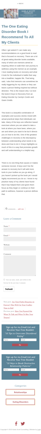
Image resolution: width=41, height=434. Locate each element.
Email (7, 235)
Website (7, 244)
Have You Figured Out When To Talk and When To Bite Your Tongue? (18, 314)
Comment (7, 254)
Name (7, 226)
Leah (39, 429)
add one (21, 209)
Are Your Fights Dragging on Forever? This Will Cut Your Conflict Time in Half (19, 304)
